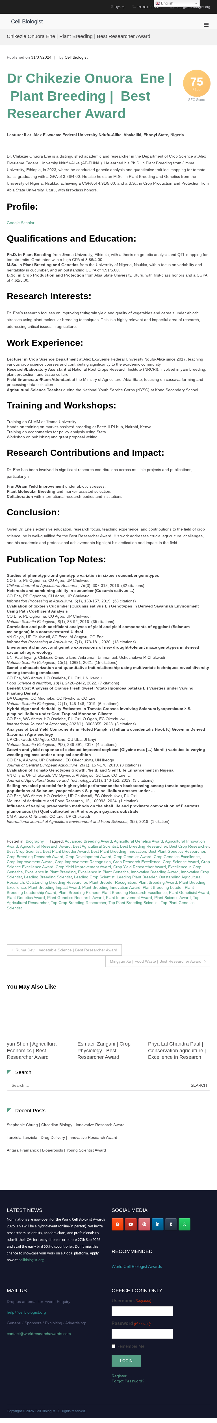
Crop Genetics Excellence (177, 856)
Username (131, 1300)
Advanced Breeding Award (88, 841)
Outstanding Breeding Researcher (56, 882)
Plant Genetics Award (26, 897)
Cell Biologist (27, 21)
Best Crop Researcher (189, 846)
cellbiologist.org (31, 1257)
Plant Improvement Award (129, 897)
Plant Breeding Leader (163, 887)
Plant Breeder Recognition (112, 882)
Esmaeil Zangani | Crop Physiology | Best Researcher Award (33, 1050)
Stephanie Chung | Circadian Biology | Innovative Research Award (66, 1125)
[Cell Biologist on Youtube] (131, 1224)
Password (131, 1323)
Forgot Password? (128, 1381)
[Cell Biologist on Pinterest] (144, 1224)
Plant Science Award (172, 897)
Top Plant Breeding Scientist (133, 902)
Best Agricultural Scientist (95, 846)
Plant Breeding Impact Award (54, 887)
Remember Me (130, 1346)
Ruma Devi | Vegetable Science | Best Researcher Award (66, 950)
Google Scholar (20, 222)
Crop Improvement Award (30, 861)
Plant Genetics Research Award (75, 897)
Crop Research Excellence (136, 861)
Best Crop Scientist (24, 851)
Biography (35, 841)
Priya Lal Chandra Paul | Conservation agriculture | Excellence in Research (106, 1050)
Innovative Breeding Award (155, 872)
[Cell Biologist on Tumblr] (171, 1224)
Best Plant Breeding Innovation (118, 851)
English (166, 3)
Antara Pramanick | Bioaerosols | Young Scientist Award (56, 1150)
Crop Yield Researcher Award (139, 867)
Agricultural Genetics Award (138, 841)
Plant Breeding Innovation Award (111, 887)
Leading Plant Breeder (137, 877)
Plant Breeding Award (157, 882)
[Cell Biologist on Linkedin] (158, 1224)
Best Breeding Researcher (143, 846)
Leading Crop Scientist (94, 877)
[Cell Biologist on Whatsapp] (184, 1224)
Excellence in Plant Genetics (103, 872)
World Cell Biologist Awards (137, 1266)
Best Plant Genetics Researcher (176, 851)
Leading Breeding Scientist (48, 877)
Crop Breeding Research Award (35, 856)
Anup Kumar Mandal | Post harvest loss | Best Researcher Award (178, 1050)
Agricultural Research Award (45, 846)
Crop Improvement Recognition (83, 861)
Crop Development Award (88, 856)
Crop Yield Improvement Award (83, 867)
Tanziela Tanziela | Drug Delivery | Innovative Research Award (62, 1137)
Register (119, 1376)
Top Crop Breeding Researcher (78, 902)
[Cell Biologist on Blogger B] (117, 1224)
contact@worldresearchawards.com (39, 1333)
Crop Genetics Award (132, 856)
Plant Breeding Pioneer (78, 892)
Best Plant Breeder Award (66, 851)
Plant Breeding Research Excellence (134, 892)
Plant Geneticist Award (189, 892)
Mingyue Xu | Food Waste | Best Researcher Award (155, 961)
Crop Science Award (181, 861)
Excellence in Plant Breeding (50, 872)
